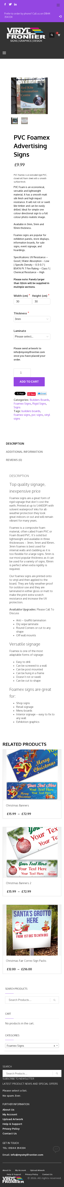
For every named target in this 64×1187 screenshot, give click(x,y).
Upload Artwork (13, 1119)
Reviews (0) (14, 460)
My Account (10, 1114)
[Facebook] (5, 4)
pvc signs (37, 414)
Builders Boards (39, 400)
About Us (8, 1109)
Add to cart (29, 381)
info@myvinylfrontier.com (27, 1154)
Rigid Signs (39, 403)
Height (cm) (40, 295)
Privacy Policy (11, 1128)
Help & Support (12, 1124)
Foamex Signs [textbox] (31, 1045)
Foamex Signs (22, 403)
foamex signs (22, 414)
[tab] (15, 443)
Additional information (24, 451)
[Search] (54, 1000)
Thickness (21, 313)
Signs (17, 407)
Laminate (20, 331)
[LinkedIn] (15, 4)
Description (15, 443)
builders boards (31, 411)
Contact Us (10, 1133)
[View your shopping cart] (58, 35)
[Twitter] (10, 4)
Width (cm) (21, 295)
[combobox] (32, 1045)
